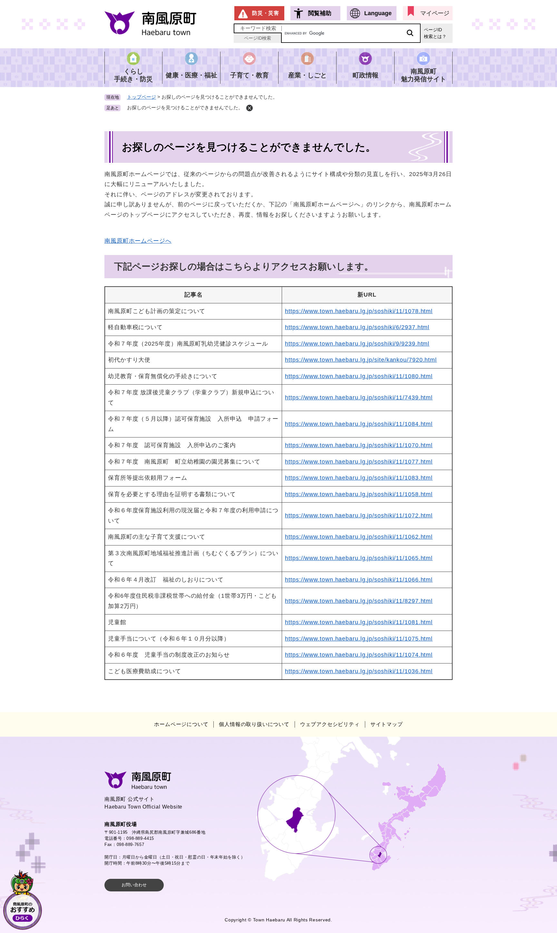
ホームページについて (181, 724)
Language (378, 13)
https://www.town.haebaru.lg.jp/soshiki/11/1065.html (359, 558)
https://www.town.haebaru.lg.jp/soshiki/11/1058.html (359, 494)
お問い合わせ (134, 884)
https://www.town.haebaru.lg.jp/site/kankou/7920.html (361, 360)
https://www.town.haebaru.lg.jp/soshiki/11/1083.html (359, 478)
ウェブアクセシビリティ (330, 724)
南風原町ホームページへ (137, 241)
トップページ (141, 97)
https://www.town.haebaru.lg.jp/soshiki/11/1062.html (359, 537)
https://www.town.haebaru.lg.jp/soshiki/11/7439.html (359, 397)
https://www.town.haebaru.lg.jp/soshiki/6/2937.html (357, 327)
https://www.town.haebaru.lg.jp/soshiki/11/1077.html (359, 461)
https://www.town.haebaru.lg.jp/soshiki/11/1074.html (359, 655)
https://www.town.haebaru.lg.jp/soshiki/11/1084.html (359, 424)
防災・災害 (265, 13)
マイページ (434, 13)
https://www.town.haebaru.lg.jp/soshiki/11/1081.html (359, 622)
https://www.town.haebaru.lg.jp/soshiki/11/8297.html (359, 601)
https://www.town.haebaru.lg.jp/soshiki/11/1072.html (359, 515)
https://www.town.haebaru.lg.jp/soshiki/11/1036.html (359, 671)
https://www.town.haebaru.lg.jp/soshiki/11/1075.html (359, 638)
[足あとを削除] (249, 108)
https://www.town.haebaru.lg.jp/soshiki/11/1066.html (359, 579)
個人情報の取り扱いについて (254, 724)
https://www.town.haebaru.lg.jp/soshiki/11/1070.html (359, 445)
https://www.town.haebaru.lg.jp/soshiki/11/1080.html (359, 376)
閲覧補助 (319, 13)
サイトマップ (386, 724)
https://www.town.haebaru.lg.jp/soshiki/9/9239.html (357, 343)
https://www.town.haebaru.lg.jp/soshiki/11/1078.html (359, 311)
